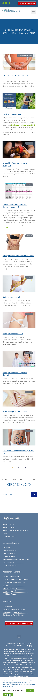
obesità (5, 227)
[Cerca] (34, 494)
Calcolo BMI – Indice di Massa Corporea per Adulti (15, 205)
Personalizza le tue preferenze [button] (13, 690)
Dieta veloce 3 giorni (11, 297)
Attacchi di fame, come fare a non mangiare (17, 164)
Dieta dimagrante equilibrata (15, 411)
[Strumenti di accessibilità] (9, 695)
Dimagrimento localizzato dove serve (18, 255)
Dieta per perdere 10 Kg (13, 333)
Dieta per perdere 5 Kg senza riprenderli (15, 373)
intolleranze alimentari (19, 125)
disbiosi (32, 125)
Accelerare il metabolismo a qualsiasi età (18, 451)
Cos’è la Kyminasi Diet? (12, 114)
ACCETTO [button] (30, 690)
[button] (33, 12)
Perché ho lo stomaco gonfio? (15, 75)
